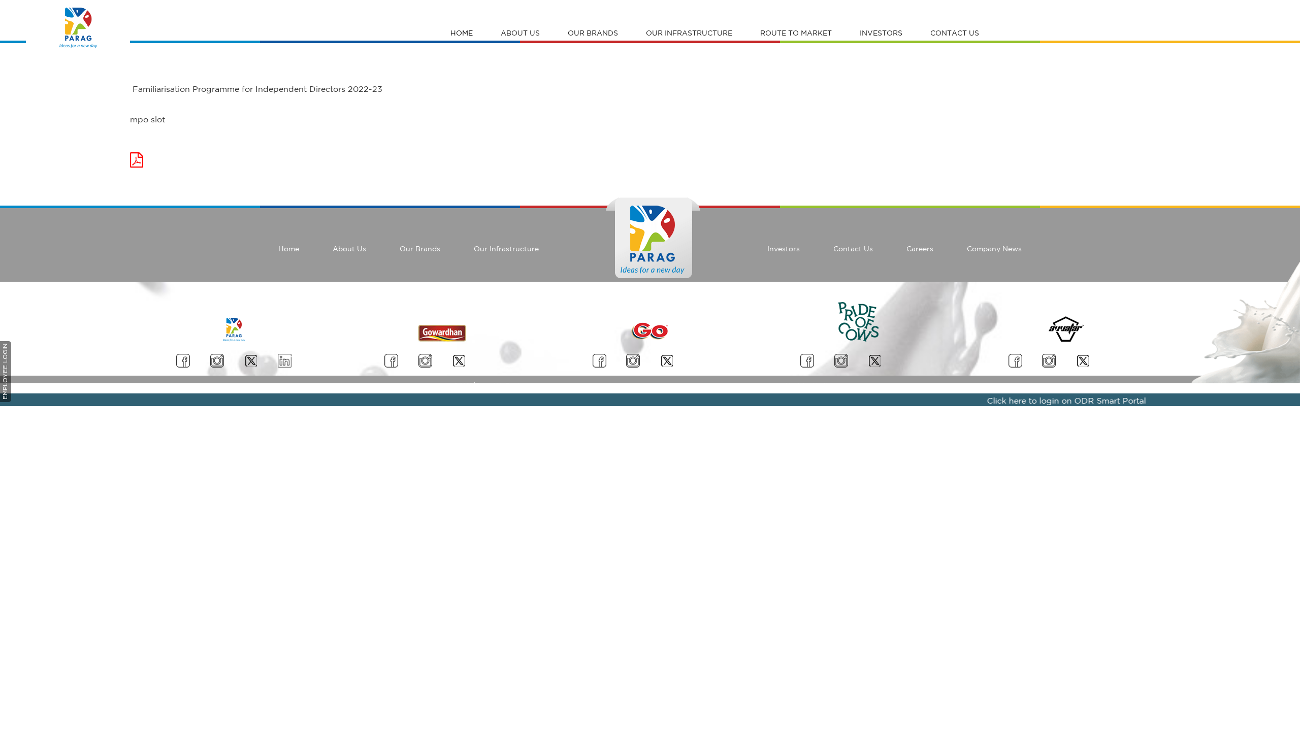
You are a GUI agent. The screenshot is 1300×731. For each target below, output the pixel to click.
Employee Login (5, 372)
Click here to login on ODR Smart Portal (1051, 400)
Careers (919, 249)
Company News (994, 249)
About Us (520, 33)
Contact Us (954, 33)
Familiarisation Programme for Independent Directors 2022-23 (256, 88)
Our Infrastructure (689, 33)
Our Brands (593, 33)
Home (461, 33)
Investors (881, 33)
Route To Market (796, 33)
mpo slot (147, 119)
